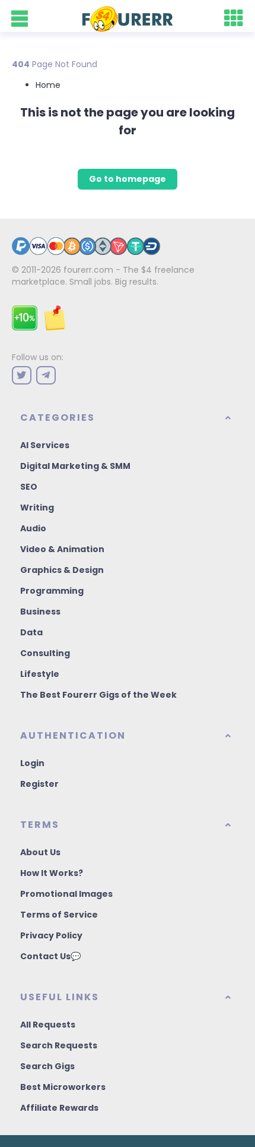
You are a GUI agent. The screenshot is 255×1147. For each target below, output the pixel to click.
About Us (40, 852)
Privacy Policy (51, 935)
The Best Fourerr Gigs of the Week (98, 695)
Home (48, 85)
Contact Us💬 (50, 956)
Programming (52, 591)
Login (32, 763)
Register (39, 784)
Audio (33, 528)
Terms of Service (59, 915)
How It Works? (51, 873)
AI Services (44, 445)
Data (31, 632)
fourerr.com (88, 270)
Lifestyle (39, 674)
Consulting (45, 653)
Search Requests (58, 1045)
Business (40, 611)
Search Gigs (47, 1066)
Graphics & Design (62, 570)
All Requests (47, 1025)
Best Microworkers (63, 1087)
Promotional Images (66, 894)
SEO (28, 487)
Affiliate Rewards (59, 1108)
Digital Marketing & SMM (75, 466)
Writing (37, 507)
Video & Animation (62, 549)
